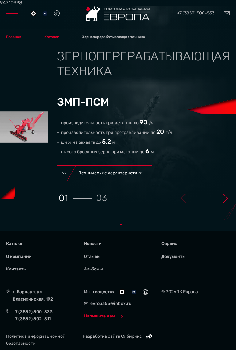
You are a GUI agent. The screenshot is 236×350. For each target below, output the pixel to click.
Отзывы (92, 256)
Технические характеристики (111, 173)
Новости (93, 243)
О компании (19, 256)
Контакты (16, 269)
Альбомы (93, 269)
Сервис (169, 243)
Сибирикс (132, 336)
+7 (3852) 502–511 (32, 318)
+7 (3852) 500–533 (195, 13)
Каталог (14, 243)
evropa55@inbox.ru (111, 303)
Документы (173, 256)
